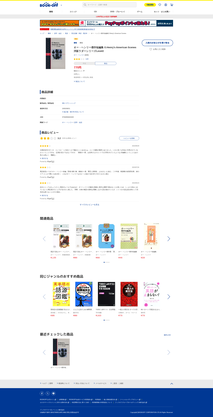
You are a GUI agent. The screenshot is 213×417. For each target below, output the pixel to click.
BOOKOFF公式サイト (47, 399)
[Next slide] (168, 239)
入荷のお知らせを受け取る (157, 42)
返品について (80, 81)
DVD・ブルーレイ (117, 12)
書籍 (51, 12)
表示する (45, 158)
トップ (42, 33)
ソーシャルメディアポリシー (129, 399)
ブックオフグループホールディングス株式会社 (130, 402)
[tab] (104, 262)
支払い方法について (83, 383)
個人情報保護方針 (109, 399)
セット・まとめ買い (162, 12)
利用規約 (98, 399)
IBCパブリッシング (69, 103)
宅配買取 (150, 5)
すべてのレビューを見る (89, 205)
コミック (73, 12)
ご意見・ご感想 (117, 383)
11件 (87, 59)
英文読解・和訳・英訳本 (79, 33)
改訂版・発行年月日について (74, 112)
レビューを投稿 (129, 138)
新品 (105, 63)
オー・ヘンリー (79, 55)
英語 (66, 33)
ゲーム (139, 12)
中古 (84, 63)
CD (95, 12)
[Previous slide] (44, 239)
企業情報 (62, 399)
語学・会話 (57, 33)
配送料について (64, 383)
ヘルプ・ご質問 (47, 383)
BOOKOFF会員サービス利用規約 (80, 399)
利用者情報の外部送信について (102, 402)
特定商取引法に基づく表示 (80, 402)
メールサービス (101, 383)
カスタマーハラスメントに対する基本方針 (53, 402)
